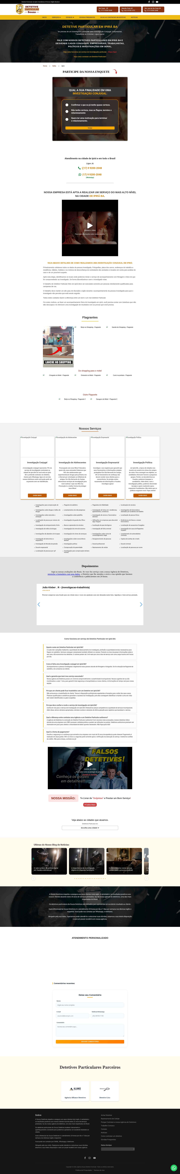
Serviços (55, 17)
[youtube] (157, 2)
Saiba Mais (37, 495)
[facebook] (149, 2)
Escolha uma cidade (89, 828)
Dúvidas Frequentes (87, 17)
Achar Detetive (106, 1115)
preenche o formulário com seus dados (64, 574)
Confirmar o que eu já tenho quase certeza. (90, 105)
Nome (59, 1001)
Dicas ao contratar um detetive (113, 17)
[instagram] (153, 2)
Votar (90, 128)
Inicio (44, 17)
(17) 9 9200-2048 (92, 175)
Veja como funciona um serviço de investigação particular (90, 52)
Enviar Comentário (90, 1041)
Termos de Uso (99, 1170)
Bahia (54, 66)
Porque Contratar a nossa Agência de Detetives (118, 1122)
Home (45, 66)
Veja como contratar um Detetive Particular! (90, 56)
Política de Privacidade (84, 1170)
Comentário (60, 1022)
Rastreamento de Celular (110, 1119)
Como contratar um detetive (111, 1136)
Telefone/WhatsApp (98, 1012)
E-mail (59, 1012)
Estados (69, 17)
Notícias (134, 17)
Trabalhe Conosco (107, 1126)
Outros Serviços (106, 1145)
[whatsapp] (174, 1170)
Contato (104, 1129)
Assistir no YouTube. (90, 774)
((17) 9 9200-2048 (92, 168)
